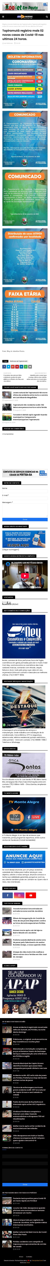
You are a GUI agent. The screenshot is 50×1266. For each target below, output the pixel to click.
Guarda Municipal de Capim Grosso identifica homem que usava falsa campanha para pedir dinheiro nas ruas (30, 1065)
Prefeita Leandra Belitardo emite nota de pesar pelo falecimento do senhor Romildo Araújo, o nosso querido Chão (29, 942)
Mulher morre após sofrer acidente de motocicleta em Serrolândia (29, 1127)
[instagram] (19, 895)
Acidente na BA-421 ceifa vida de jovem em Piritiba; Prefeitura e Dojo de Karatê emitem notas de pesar (30, 1077)
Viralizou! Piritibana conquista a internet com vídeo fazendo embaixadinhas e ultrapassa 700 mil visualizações (28, 1115)
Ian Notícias (8, 43)
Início (21, 1257)
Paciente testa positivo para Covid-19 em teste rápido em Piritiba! (29, 1199)
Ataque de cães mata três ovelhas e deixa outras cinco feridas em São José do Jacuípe (30, 954)
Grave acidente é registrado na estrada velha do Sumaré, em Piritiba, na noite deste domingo (30, 1029)
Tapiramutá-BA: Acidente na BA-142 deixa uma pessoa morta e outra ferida (30, 406)
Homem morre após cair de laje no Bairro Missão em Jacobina (27, 931)
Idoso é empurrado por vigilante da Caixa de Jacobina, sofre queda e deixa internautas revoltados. (30, 1222)
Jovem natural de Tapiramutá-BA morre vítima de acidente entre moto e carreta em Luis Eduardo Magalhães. (30, 395)
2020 (28, 1263)
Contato (29, 1257)
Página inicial (7, 24)
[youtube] (31, 895)
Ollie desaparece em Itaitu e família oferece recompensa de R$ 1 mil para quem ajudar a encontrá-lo (28, 1138)
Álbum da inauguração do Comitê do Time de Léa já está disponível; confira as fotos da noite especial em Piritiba (29, 920)
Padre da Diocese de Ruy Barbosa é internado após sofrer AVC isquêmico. (29, 1103)
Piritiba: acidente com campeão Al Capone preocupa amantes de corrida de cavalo (29, 1244)
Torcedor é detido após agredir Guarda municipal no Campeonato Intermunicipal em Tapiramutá (30, 417)
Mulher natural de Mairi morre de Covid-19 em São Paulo (30, 1233)
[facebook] (7, 895)
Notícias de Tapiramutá (22, 24)
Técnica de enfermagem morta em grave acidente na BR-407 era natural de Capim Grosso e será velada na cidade (29, 1091)
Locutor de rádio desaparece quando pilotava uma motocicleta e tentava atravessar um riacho (29, 1210)
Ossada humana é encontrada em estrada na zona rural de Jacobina (28, 910)
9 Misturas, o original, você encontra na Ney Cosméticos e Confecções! (30, 1040)
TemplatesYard (37, 1260)
